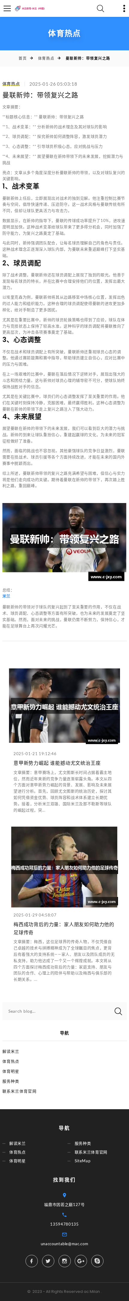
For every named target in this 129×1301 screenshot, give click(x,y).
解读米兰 (11, 1051)
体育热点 (46, 58)
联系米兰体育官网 (19, 1091)
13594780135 (64, 1224)
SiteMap (83, 1161)
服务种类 (11, 1081)
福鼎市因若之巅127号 (64, 1204)
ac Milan (92, 1291)
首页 (23, 58)
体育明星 (11, 1071)
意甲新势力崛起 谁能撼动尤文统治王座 (57, 763)
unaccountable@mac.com (64, 1243)
